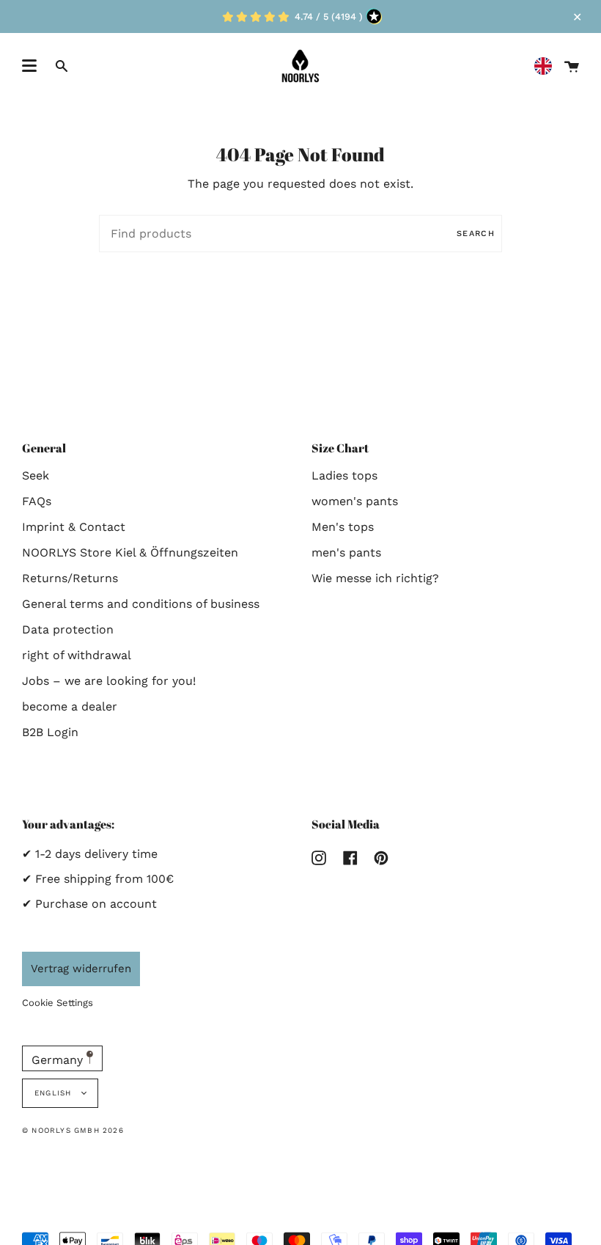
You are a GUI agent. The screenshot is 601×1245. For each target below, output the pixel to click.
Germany (59, 1060)
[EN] (546, 66)
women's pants (354, 501)
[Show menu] (29, 66)
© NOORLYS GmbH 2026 (73, 1130)
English (54, 1093)
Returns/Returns (70, 578)
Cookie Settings (57, 1002)
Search (476, 233)
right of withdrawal (76, 655)
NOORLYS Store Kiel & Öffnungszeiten (130, 552)
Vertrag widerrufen (81, 968)
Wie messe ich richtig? (375, 578)
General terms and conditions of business (140, 604)
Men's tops (342, 527)
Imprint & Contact (73, 527)
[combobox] (546, 66)
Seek (35, 475)
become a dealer (69, 706)
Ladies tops (344, 475)
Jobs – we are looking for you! (109, 681)
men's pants (346, 552)
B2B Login (50, 732)
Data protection (68, 629)
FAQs (36, 501)
